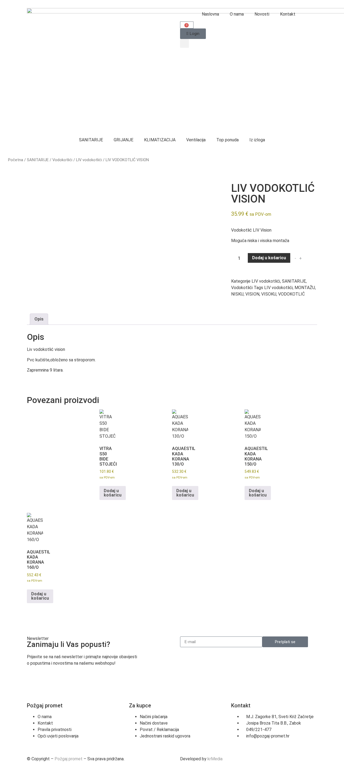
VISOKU (268, 294)
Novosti (262, 14)
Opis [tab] (39, 319)
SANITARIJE (91, 139)
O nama (237, 14)
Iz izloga (257, 139)
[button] (184, 43)
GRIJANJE (123, 139)
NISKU (237, 294)
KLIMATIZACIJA (159, 139)
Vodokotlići (62, 159)
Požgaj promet (69, 758)
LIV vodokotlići (89, 159)
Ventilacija (196, 139)
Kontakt (287, 14)
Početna (15, 159)
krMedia (215, 758)
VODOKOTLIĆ (291, 294)
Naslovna (210, 14)
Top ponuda (227, 139)
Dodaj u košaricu (269, 257)
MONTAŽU (305, 287)
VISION (252, 294)
